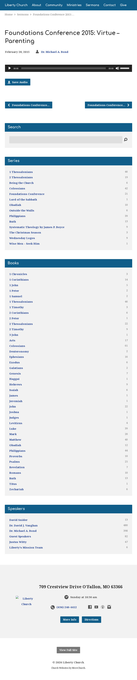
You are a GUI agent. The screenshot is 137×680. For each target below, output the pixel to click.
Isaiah (13, 390)
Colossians (17, 188)
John (12, 406)
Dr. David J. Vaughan (23, 525)
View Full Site (68, 650)
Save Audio (19, 82)
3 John (13, 335)
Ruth (12, 221)
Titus (13, 484)
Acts (12, 340)
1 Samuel (15, 296)
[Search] (125, 140)
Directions (91, 619)
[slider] (125, 68)
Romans (15, 472)
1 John (13, 285)
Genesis (15, 373)
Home (9, 14)
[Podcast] (103, 607)
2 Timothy (16, 329)
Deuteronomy (19, 351)
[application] (68, 68)
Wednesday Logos (22, 238)
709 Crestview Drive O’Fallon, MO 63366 (81, 587)
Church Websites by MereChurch (68, 667)
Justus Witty (18, 542)
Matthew (15, 439)
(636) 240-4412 (67, 607)
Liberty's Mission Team (26, 547)
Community (53, 5)
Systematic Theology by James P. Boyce (36, 227)
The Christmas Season (25, 232)
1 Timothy (16, 307)
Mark (13, 434)
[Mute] (117, 68)
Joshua (14, 412)
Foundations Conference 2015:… (53, 14)
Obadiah (15, 205)
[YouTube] (96, 607)
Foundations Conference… (30, 105)
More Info (69, 619)
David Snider (18, 520)
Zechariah (16, 489)
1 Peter (14, 290)
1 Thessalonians (21, 172)
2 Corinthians (19, 312)
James (13, 395)
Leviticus (15, 423)
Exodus (14, 362)
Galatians (16, 368)
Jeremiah (15, 401)
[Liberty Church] (26, 604)
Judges (14, 417)
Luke (12, 428)
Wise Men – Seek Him (24, 243)
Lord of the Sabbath (23, 199)
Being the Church (21, 183)
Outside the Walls (21, 210)
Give (123, 5)
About (36, 5)
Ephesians (16, 357)
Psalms (14, 461)
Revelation (17, 467)
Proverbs (15, 456)
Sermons (92, 5)
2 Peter (14, 318)
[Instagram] (109, 607)
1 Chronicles (18, 274)
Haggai (14, 379)
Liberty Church (16, 5)
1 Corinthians (19, 279)
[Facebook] (90, 607)
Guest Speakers (20, 536)
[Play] (9, 68)
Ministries (74, 5)
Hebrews (15, 384)
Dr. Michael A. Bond (54, 52)
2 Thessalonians (21, 177)
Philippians (17, 216)
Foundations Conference (26, 194)
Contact (109, 5)
